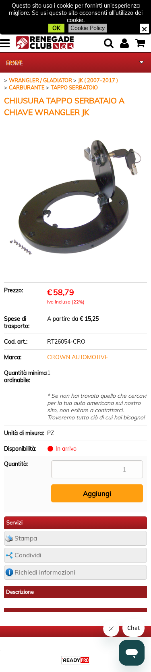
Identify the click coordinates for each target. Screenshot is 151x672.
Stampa (25, 538)
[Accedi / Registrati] (125, 43)
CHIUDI (144, 28)
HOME (14, 63)
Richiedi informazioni (44, 572)
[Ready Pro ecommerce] (75, 660)
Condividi (27, 555)
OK (56, 28)
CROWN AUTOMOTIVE (77, 357)
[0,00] (141, 43)
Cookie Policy (87, 28)
